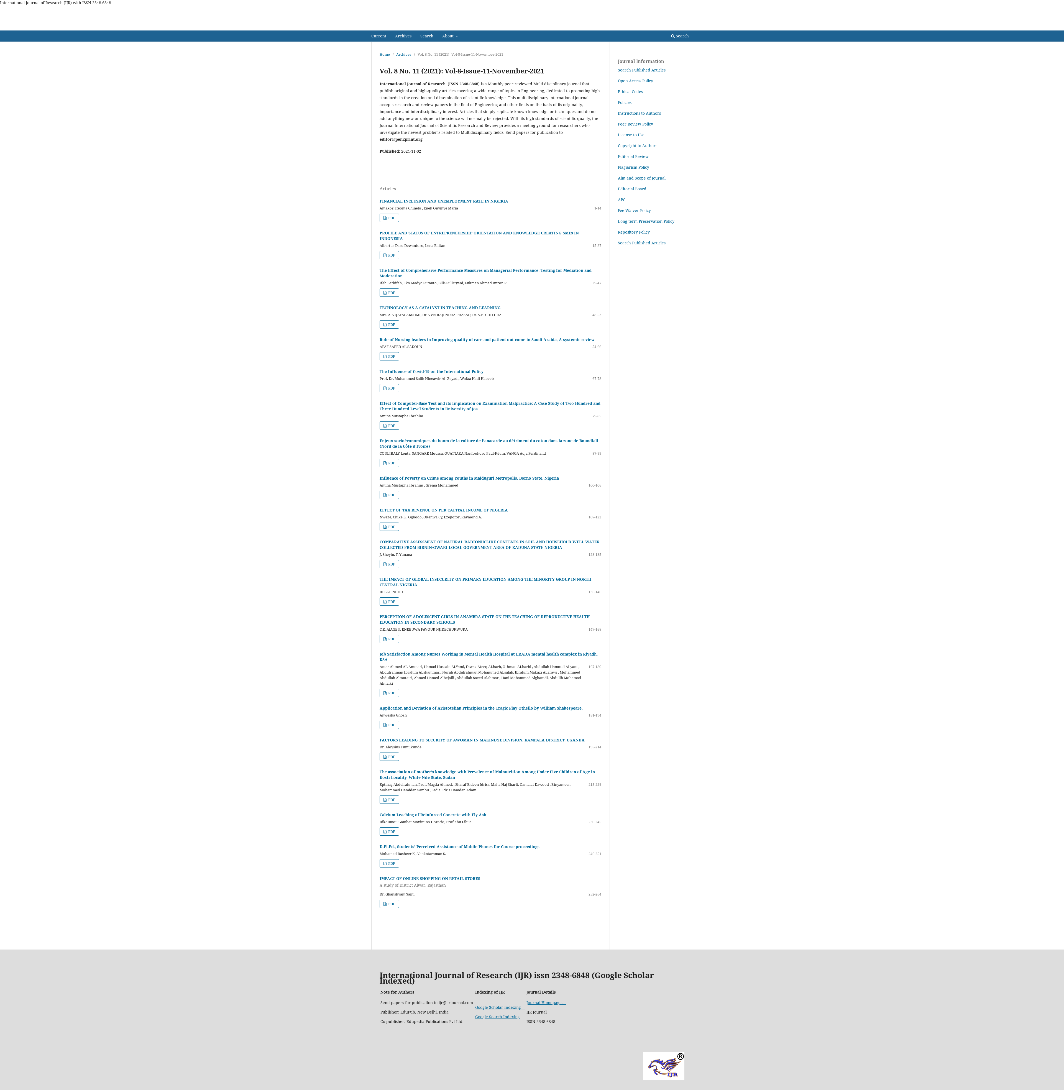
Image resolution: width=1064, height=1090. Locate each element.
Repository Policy (634, 232)
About (448, 36)
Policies (624, 102)
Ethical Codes (630, 91)
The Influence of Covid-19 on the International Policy (432, 371)
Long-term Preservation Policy (646, 221)
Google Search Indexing (497, 1016)
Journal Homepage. (546, 1002)
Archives (403, 36)
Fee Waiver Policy (634, 210)
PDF (391, 217)
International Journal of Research (428, 26)
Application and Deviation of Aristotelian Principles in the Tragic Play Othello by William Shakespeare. (481, 708)
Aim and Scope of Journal (642, 178)
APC (621, 199)
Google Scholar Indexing (500, 1007)
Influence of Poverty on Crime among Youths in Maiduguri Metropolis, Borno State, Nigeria (469, 478)
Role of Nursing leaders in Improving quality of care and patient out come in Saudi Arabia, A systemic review (487, 339)
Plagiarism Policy (633, 167)
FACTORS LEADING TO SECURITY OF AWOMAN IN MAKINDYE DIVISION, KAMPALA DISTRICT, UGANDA (482, 740)
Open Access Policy (635, 80)
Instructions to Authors (639, 113)
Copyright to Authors (637, 145)
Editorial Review (633, 156)
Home (385, 54)
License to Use (632, 134)
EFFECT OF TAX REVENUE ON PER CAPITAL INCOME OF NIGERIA (444, 510)
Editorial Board (632, 188)
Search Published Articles (642, 70)
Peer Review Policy (635, 124)
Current (378, 36)
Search (426, 36)
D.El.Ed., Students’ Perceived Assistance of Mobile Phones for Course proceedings (459, 846)
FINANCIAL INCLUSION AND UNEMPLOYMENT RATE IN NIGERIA (444, 201)
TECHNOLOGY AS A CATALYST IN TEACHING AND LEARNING (440, 307)
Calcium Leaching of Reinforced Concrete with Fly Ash (433, 814)
